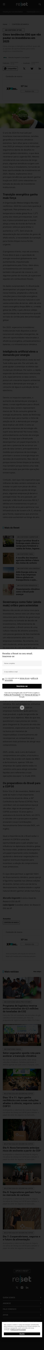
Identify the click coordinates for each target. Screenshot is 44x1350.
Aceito (22, 1334)
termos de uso (25, 678)
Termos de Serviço (31, 695)
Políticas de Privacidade (18, 1330)
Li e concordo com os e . (21, 679)
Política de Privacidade (12, 695)
